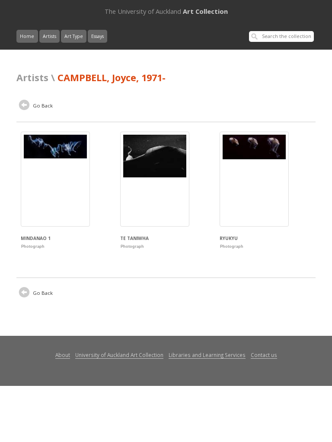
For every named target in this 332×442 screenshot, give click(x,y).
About (62, 354)
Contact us (264, 354)
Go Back (42, 105)
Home (27, 36)
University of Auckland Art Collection (119, 354)
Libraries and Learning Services (207, 354)
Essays (97, 36)
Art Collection (166, 11)
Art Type (73, 36)
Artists (49, 36)
